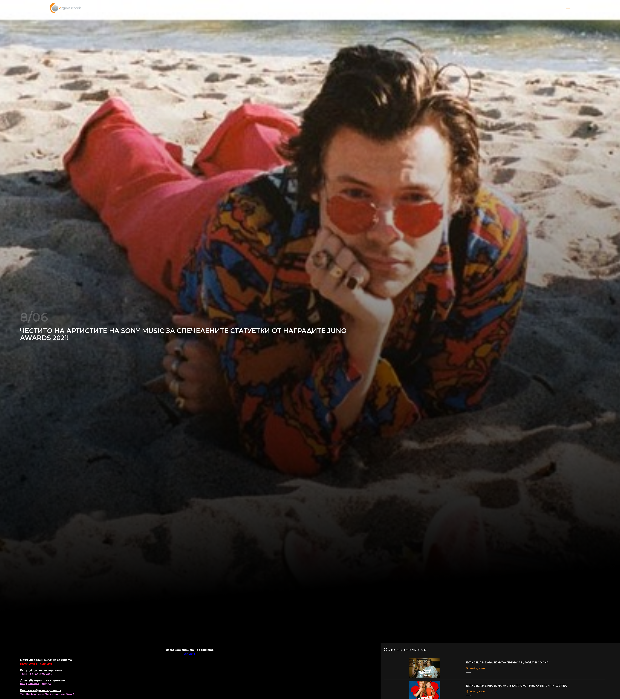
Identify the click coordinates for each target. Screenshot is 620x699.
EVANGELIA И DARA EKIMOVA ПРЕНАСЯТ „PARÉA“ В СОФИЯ (507, 662)
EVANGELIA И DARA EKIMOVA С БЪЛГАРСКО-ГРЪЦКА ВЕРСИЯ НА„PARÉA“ (517, 685)
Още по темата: (405, 649)
